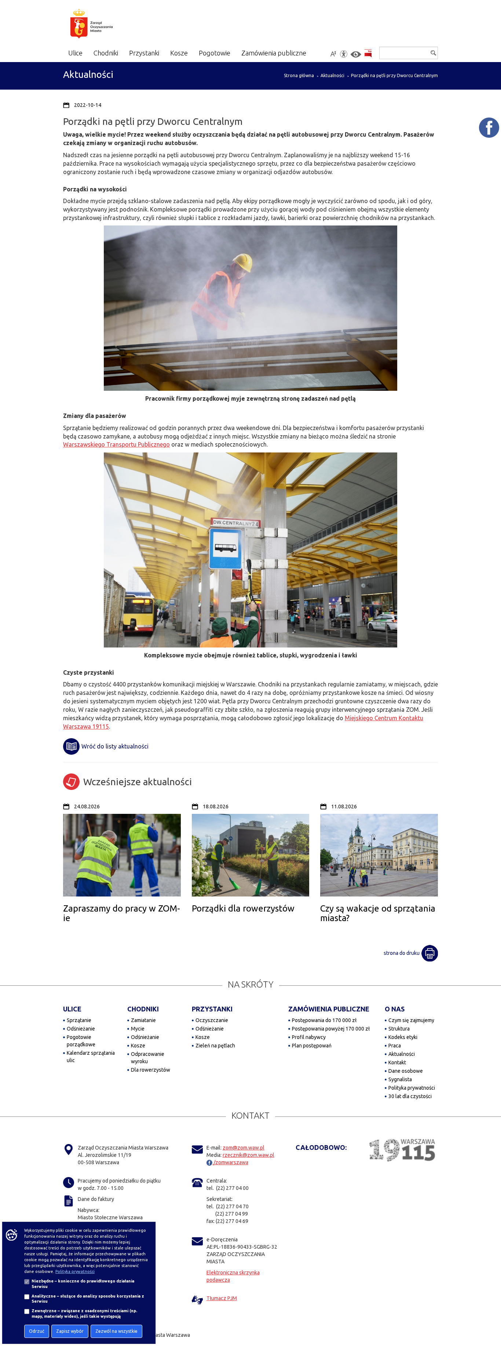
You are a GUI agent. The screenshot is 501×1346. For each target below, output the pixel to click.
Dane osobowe (405, 1071)
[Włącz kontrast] (356, 54)
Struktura (399, 1029)
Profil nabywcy (309, 1037)
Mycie (138, 1029)
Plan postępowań (312, 1046)
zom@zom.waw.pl (243, 1148)
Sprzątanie (79, 1020)
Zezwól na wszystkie (116, 1331)
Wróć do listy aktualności (115, 746)
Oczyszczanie (211, 1020)
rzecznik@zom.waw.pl (248, 1155)
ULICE (72, 1009)
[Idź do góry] (490, 1317)
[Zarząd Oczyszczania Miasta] (106, 25)
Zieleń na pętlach (215, 1046)
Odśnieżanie (81, 1029)
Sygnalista (400, 1079)
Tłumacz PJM (221, 1298)
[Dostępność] (343, 54)
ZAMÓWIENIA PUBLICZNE (328, 1009)
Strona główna (299, 75)
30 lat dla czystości (410, 1096)
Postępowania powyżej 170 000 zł (331, 1029)
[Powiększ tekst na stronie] (333, 54)
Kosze (138, 1046)
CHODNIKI (143, 1009)
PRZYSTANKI (212, 1009)
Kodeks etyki (402, 1037)
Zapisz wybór (70, 1331)
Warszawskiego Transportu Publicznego (116, 444)
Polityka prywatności (411, 1088)
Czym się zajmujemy (411, 1020)
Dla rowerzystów (150, 1070)
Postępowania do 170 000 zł (324, 1020)
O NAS (395, 1009)
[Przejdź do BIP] (368, 53)
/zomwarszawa (230, 1162)
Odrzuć (36, 1331)
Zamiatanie (143, 1020)
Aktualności (332, 75)
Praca (394, 1046)
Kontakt (397, 1062)
